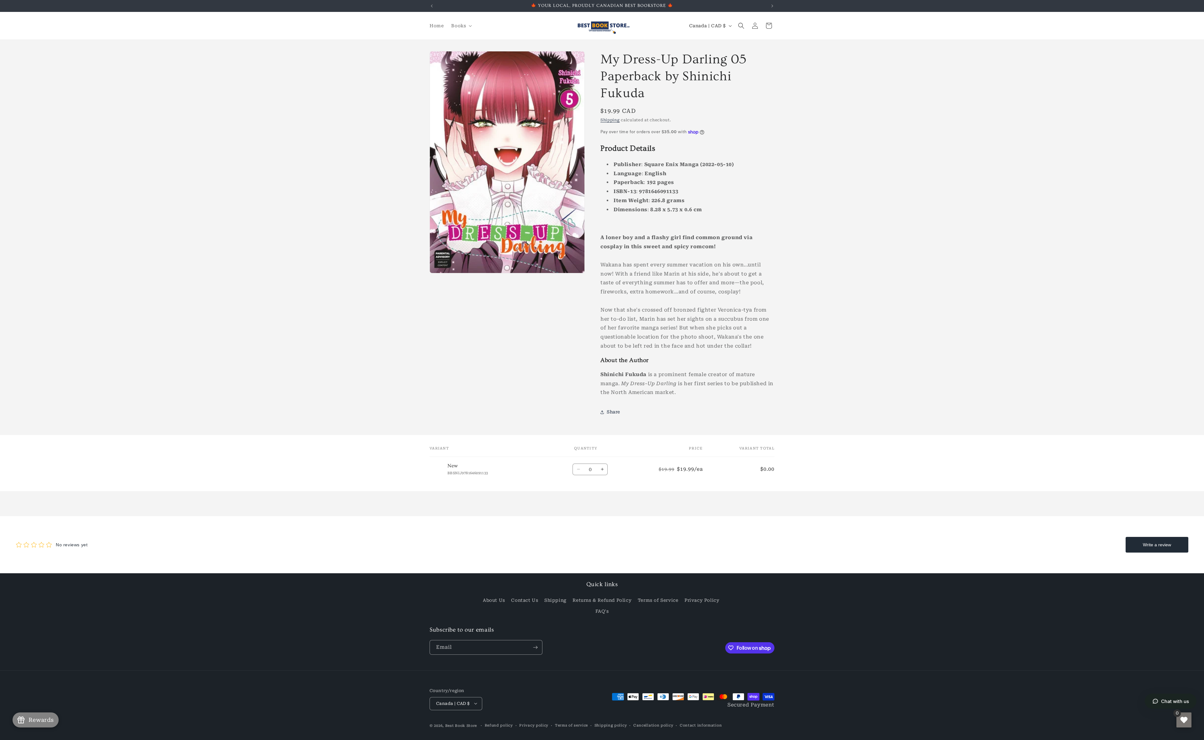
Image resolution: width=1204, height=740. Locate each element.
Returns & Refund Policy (602, 599)
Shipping (610, 120)
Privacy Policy (701, 599)
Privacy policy (533, 725)
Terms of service (571, 725)
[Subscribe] (535, 647)
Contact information (701, 725)
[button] (460, 25)
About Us (494, 599)
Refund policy (499, 725)
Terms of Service (658, 599)
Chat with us (1175, 701)
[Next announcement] (772, 6)
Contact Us (524, 599)
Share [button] (613, 411)
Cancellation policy (653, 725)
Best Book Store (461, 725)
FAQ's (602, 610)
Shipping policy (610, 725)
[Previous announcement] (432, 6)
